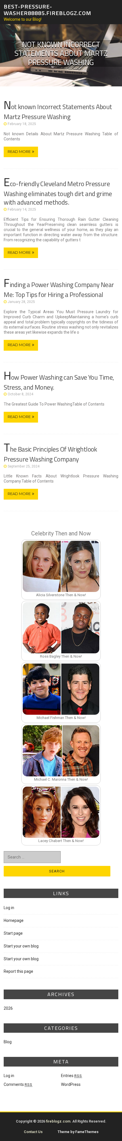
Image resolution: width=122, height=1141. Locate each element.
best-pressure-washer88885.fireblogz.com (47, 9)
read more (19, 151)
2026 (8, 1008)
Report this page (18, 971)
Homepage (14, 920)
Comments (18, 1084)
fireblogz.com (58, 1121)
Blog (8, 1042)
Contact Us (33, 1132)
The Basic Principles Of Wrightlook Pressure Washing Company (50, 454)
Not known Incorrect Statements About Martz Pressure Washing (58, 112)
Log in (9, 907)
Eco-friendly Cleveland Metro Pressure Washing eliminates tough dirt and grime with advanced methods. (58, 193)
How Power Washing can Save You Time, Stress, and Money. (59, 382)
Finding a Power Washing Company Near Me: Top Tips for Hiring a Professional (59, 290)
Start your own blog (21, 946)
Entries (71, 1075)
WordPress (71, 1084)
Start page (13, 933)
